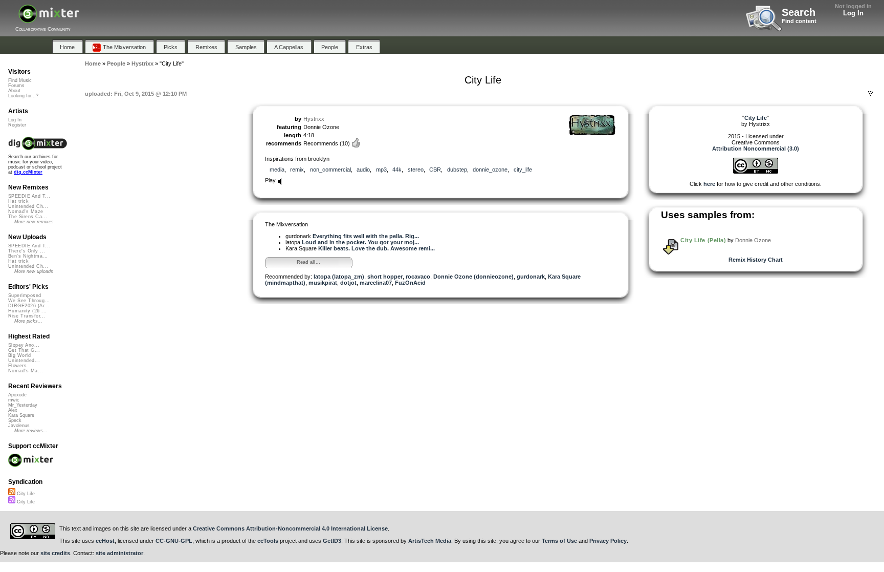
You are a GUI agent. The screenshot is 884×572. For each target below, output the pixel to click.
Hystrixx (313, 119)
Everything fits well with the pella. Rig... (366, 236)
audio (363, 169)
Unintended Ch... (28, 206)
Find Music (20, 80)
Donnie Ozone (753, 240)
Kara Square (21, 415)
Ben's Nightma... (28, 256)
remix (297, 169)
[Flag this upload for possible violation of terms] (871, 94)
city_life (523, 169)
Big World (19, 355)
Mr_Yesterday (22, 405)
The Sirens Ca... (27, 216)
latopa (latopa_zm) (339, 276)
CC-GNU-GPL (174, 541)
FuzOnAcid (410, 283)
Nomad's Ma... (25, 370)
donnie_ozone (490, 169)
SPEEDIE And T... (29, 196)
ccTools (267, 541)
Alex (12, 410)
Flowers (17, 365)
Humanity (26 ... (27, 310)
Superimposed (24, 295)
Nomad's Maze (25, 211)
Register (17, 125)
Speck (14, 420)
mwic (13, 399)
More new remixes (34, 221)
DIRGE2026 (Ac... (29, 305)
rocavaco (418, 276)
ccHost (105, 541)
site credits (55, 553)
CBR (435, 169)
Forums (16, 85)
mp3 (381, 169)
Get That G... (24, 350)
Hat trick (18, 201)
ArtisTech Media (429, 541)
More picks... (28, 321)
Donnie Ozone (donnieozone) (473, 276)
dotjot (348, 283)
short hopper (385, 276)
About (14, 90)
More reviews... (31, 430)
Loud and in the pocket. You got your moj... (360, 242)
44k (397, 169)
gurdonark (531, 276)
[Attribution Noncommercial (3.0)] (755, 171)
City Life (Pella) (703, 240)
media (277, 169)
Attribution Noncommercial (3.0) (755, 148)
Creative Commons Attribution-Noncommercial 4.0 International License (290, 528)
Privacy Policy (608, 541)
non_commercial (330, 169)
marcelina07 (376, 283)
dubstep (457, 169)
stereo (416, 169)
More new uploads (33, 271)
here (709, 184)
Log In (853, 13)
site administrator (119, 553)
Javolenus (19, 425)
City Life (25, 493)
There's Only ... (26, 250)
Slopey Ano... (23, 345)
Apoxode (17, 394)
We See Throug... (29, 300)
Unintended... (24, 360)
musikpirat (322, 283)
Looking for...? (23, 95)
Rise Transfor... (26, 316)
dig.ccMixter (28, 172)
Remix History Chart (755, 260)
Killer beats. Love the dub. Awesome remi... (376, 248)
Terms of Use (559, 541)
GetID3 (332, 541)
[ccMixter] (48, 19)
